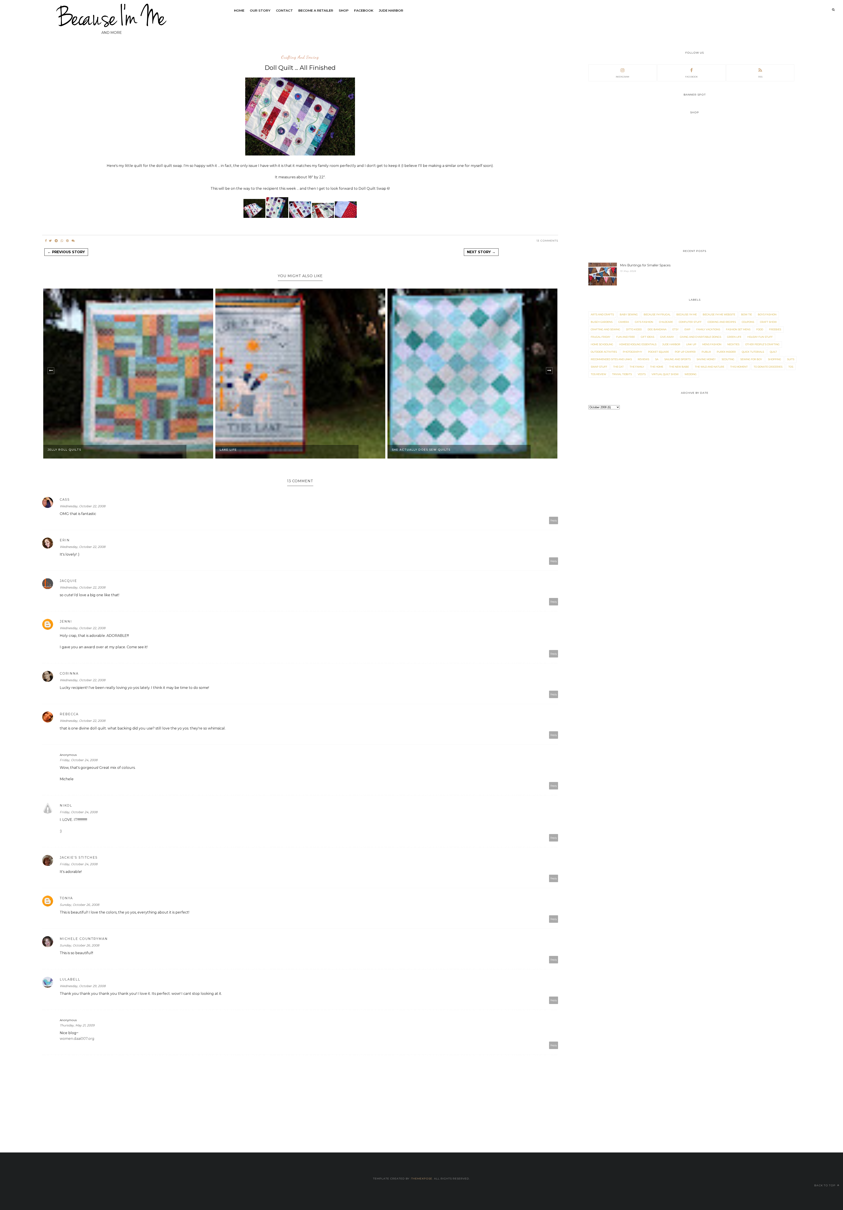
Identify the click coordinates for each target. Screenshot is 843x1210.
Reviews (643, 359)
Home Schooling (602, 344)
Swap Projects (407, 449)
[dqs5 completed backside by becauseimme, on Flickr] (346, 217)
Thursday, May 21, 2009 (77, 1025)
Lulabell (70, 979)
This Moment (739, 366)
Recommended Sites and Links (611, 359)
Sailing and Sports (677, 359)
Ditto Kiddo (634, 329)
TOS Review (598, 374)
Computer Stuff (690, 321)
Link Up (691, 344)
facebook (691, 76)
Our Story (260, 10)
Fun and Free (625, 336)
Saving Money (706, 359)
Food (759, 329)
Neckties (733, 344)
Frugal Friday (600, 336)
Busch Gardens (601, 321)
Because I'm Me (686, 314)
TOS (790, 366)
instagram (622, 76)
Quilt (773, 351)
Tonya (66, 898)
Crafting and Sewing (300, 57)
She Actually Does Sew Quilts (249, 449)
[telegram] (56, 240)
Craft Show (768, 321)
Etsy (675, 329)
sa (656, 359)
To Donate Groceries (768, 366)
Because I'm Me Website (719, 314)
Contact (284, 10)
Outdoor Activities (604, 351)
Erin (65, 540)
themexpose (421, 1178)
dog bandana (657, 329)
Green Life (734, 336)
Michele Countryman (84, 939)
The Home (656, 366)
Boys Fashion (767, 314)
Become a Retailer (315, 10)
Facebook (363, 10)
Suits (790, 359)
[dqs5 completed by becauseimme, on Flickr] (300, 154)
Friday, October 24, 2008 (78, 760)
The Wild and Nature (709, 366)
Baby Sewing (629, 314)
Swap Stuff (599, 366)
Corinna (69, 673)
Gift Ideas (647, 336)
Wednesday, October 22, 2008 (82, 506)
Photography (632, 351)
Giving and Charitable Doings (700, 336)
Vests (642, 374)
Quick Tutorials (753, 351)
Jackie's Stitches (79, 858)
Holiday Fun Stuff (760, 336)
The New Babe (679, 366)
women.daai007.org (77, 1039)
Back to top (825, 1185)
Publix (706, 351)
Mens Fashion (711, 344)
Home (239, 10)
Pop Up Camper (685, 351)
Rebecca (69, 714)
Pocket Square (658, 351)
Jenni (66, 621)
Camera (623, 321)
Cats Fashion (644, 321)
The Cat (618, 366)
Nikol (66, 805)
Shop (344, 10)
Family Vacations (708, 329)
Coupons (748, 321)
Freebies (775, 329)
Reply (553, 520)
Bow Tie (746, 314)
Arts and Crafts (602, 314)
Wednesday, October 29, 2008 (83, 986)
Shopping (774, 359)
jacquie (68, 581)
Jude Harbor (391, 10)
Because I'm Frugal (657, 314)
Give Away (667, 336)
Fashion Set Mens (738, 329)
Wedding (690, 374)
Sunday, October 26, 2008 (79, 905)
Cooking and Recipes (722, 321)
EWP (687, 329)
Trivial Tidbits (622, 374)
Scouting (728, 359)
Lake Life (56, 449)
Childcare (666, 321)
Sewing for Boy (751, 359)
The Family (637, 366)
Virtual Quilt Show (665, 374)
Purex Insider (726, 351)
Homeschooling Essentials (637, 344)
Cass (65, 500)
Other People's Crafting (762, 344)
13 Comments (547, 240)
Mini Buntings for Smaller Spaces (645, 265)
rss (760, 76)
